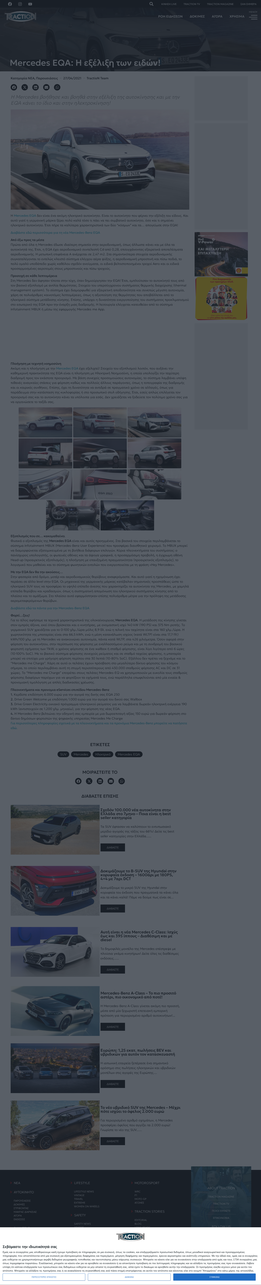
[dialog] (130, 1256)
